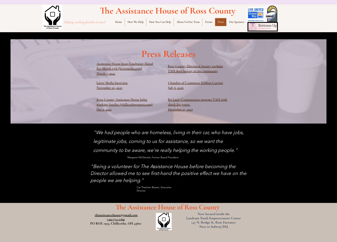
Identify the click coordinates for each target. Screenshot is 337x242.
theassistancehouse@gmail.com (116, 215)
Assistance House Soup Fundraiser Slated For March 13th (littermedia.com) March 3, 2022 (125, 69)
